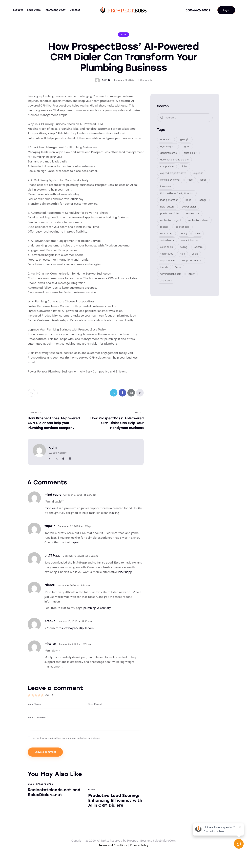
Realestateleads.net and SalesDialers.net (54, 792)
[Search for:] (185, 117)
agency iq (166, 139)
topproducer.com (192, 260)
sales (197, 233)
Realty (183, 233)
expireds (198, 173)
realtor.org (166, 233)
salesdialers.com (190, 240)
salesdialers (167, 240)
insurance (165, 186)
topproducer (167, 260)
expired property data (173, 173)
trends (164, 267)
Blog (123, 34)
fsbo (190, 180)
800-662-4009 (198, 10)
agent (186, 146)
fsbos (203, 180)
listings (202, 200)
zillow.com (166, 280)
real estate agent (170, 220)
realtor (164, 227)
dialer (184, 166)
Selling (183, 247)
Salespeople (44, 784)
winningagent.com (170, 274)
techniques (166, 254)
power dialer (189, 206)
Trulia (178, 267)
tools (195, 254)
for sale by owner (170, 180)
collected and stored (88, 738)
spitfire (198, 247)
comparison (167, 166)
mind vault (51, 508)
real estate (192, 213)
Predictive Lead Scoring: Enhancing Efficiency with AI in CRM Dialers (115, 800)
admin (54, 447)
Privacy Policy (139, 845)
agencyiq (184, 139)
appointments (168, 153)
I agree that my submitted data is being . (66, 737)
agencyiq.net (168, 146)
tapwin (75, 542)
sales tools (166, 247)
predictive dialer (169, 213)
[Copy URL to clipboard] (140, 393)
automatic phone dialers (174, 159)
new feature (167, 206)
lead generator (169, 200)
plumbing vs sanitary (97, 608)
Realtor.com (182, 227)
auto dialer (190, 153)
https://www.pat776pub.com (75, 628)
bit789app (125, 572)
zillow (192, 274)
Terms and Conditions (113, 845)
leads (188, 200)
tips (182, 254)
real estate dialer (198, 220)
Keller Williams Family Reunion (176, 193)
